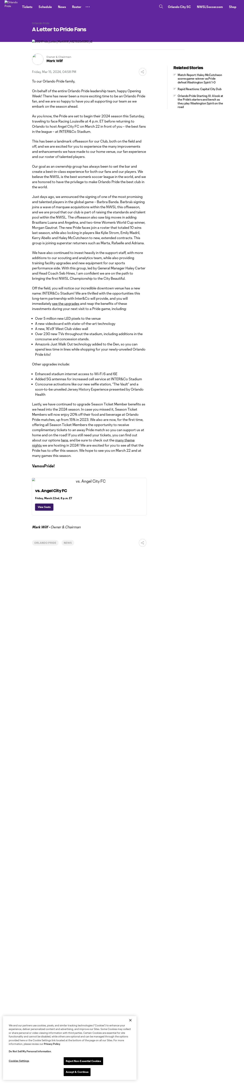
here (64, 440)
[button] (87, 7)
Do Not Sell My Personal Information (30, 1051)
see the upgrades (65, 303)
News (68, 542)
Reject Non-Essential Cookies (83, 1061)
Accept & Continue (77, 1071)
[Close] (130, 1020)
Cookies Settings (19, 1060)
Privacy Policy (52, 1043)
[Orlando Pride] (11, 6)
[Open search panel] (161, 7)
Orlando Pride (45, 542)
